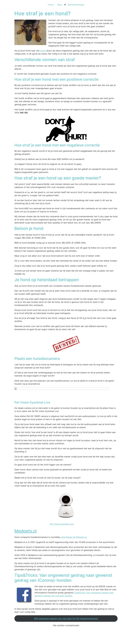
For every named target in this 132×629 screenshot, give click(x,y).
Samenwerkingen (76, 4)
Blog (59, 4)
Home (51, 4)
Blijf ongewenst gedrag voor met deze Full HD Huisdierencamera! (66, 618)
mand (43, 50)
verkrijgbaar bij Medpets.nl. (73, 537)
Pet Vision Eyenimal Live (62, 524)
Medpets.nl (25, 530)
